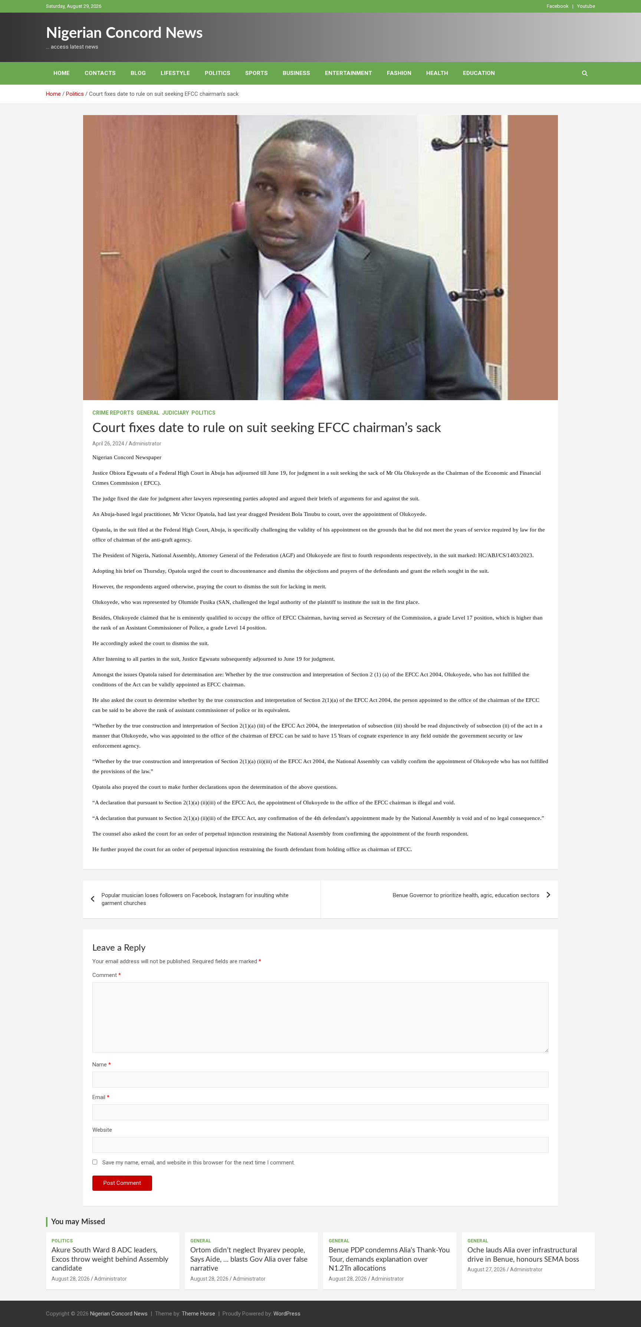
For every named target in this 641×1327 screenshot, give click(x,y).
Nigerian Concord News (124, 33)
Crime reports (113, 413)
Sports (256, 73)
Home (61, 73)
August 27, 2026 (486, 1269)
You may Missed (78, 1222)
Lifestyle (175, 73)
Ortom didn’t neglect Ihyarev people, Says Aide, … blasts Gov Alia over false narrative (249, 1259)
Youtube (586, 6)
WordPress (286, 1313)
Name (101, 1064)
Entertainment (348, 73)
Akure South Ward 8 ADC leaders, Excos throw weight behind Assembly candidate (110, 1259)
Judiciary (175, 413)
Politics (217, 73)
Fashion (399, 73)
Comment (106, 975)
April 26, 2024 (108, 444)
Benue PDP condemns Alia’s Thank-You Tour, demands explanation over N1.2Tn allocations (389, 1259)
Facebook (558, 6)
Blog (138, 73)
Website (102, 1130)
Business (296, 73)
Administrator (145, 444)
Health (437, 73)
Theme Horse (198, 1313)
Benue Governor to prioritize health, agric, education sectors (466, 895)
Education (479, 73)
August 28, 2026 (71, 1279)
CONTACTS (100, 73)
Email (100, 1097)
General (148, 413)
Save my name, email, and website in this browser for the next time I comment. (198, 1162)
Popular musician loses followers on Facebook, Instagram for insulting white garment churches (195, 899)
